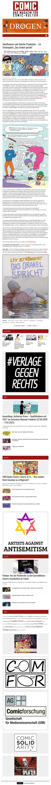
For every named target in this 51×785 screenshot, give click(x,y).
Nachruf (23, 623)
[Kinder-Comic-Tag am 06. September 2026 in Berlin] (6, 435)
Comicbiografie (43, 616)
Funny (47, 618)
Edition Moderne (29, 618)
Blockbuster (25, 616)
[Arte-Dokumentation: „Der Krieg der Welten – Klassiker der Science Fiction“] (6, 591)
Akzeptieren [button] (20, 783)
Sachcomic (12, 322)
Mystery (20, 623)
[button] (25, 26)
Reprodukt (9, 627)
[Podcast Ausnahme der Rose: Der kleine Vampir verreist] (6, 492)
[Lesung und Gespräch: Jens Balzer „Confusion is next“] (6, 598)
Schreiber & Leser (21, 627)
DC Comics (17, 618)
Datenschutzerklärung (28, 783)
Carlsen (29, 616)
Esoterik (17, 320)
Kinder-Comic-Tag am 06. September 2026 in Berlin (22, 432)
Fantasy (39, 618)
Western (24, 630)
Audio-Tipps (6, 457)
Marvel (16, 624)
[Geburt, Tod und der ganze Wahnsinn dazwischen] (8, 339)
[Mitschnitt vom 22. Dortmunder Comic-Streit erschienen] (6, 605)
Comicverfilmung (6, 618)
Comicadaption (36, 616)
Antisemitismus (5, 616)
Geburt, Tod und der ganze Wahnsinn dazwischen (7, 344)
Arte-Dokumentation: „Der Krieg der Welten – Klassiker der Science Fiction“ (27, 588)
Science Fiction (30, 627)
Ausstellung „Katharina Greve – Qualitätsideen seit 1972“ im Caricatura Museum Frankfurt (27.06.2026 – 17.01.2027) (25, 419)
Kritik (4, 341)
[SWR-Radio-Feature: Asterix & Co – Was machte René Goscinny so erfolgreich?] (25, 474)
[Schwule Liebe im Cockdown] (31, 339)
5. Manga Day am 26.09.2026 (18, 446)
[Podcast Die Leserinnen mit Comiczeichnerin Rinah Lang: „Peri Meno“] (6, 506)
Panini (36, 624)
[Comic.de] (25, 9)
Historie (25, 621)
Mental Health (6, 322)
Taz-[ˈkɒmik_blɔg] (31, 242)
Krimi (43, 621)
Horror (29, 621)
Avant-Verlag (11, 320)
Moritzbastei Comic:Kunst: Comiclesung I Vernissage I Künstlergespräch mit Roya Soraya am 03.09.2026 (30, 439)
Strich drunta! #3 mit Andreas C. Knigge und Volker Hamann (24, 496)
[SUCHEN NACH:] (41, 38)
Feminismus (43, 618)
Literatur (9, 624)
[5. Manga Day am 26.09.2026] (6, 449)
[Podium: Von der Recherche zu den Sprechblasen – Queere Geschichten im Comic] (25, 572)
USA (21, 630)
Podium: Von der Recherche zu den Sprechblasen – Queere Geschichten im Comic (25, 577)
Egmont (34, 618)
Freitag (44, 252)
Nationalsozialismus (29, 624)
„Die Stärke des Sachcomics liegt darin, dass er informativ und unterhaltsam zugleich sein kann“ (19, 345)
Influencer (26, 320)
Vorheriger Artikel (20, 325)
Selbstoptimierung (20, 322)
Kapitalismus (32, 320)
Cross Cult (13, 618)
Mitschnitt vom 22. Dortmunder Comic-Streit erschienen (23, 602)
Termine (5, 397)
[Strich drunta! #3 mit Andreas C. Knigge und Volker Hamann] (6, 499)
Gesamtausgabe (7, 621)
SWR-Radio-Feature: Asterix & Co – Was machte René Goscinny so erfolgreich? (23, 478)
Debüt (20, 618)
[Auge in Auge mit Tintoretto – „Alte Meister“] (43, 339)
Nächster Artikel (31, 325)
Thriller (18, 630)
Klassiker (39, 621)
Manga (13, 624)
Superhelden (12, 630)
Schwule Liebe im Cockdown (29, 343)
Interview (16, 341)
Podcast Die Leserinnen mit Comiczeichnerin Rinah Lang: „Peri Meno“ (26, 504)
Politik (40, 624)
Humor (21, 320)
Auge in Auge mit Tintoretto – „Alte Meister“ (41, 344)
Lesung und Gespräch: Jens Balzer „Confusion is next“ (23, 595)
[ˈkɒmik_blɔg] (30, 252)
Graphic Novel (17, 621)
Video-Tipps (6, 556)
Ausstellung (11, 616)
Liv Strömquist (39, 95)
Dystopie (23, 618)
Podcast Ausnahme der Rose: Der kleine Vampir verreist (23, 489)
